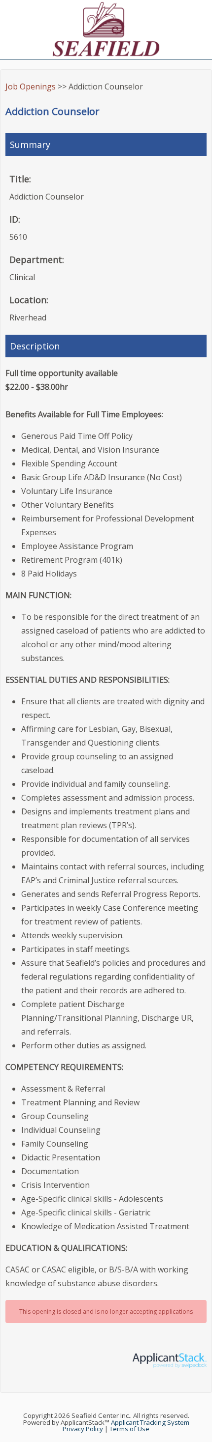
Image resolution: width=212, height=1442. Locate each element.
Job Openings (30, 86)
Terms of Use (129, 1428)
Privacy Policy (83, 1428)
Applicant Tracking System (150, 1422)
